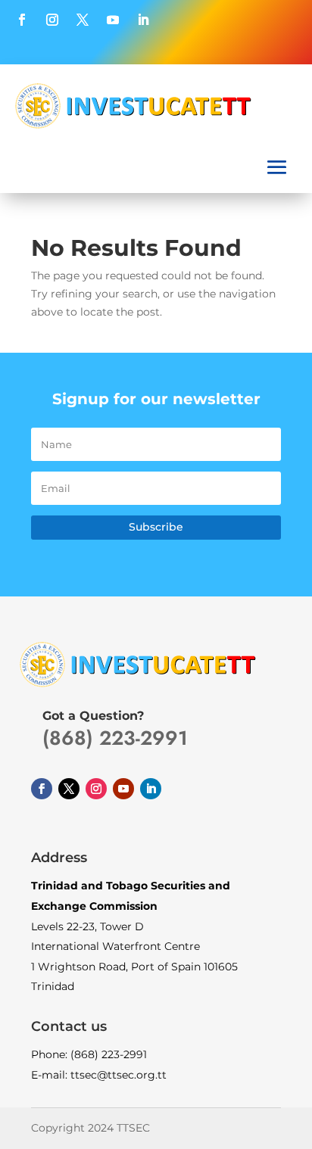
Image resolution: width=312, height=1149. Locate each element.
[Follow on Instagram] (52, 20)
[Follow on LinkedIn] (143, 20)
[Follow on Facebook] (22, 20)
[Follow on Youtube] (113, 20)
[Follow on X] (82, 20)
